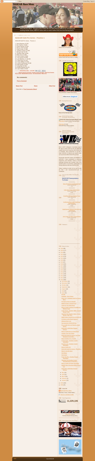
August (64, 289)
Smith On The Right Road (68, 305)
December (65, 281)
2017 (61, 266)
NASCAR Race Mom (66, 390)
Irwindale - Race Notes (67, 296)
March (63, 376)
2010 (61, 279)
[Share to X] (41, 71)
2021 (61, 258)
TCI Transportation (37, 73)
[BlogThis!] (39, 71)
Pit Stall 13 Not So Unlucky (69, 301)
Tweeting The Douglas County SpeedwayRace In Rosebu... (70, 361)
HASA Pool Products (49, 72)
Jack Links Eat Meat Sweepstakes (72, 216)
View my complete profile (67, 394)
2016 (61, 268)
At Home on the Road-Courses (70, 319)
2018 (61, 264)
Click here (61, 124)
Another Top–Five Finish (68, 333)
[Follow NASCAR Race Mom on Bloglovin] (70, 97)
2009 (61, 383)
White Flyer (44, 73)
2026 (61, 248)
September (65, 287)
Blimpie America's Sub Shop (25, 72)
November (65, 283)
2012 (61, 275)
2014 (61, 271)
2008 (61, 385)
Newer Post (19, 86)
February (64, 378)
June (63, 292)
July (63, 291)
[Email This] (38, 71)
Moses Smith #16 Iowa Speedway (70, 363)
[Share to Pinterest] (45, 71)
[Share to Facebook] (43, 71)
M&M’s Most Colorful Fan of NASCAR (71, 317)
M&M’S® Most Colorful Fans (69, 303)
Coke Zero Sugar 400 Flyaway (72, 190)
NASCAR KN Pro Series (27, 73)
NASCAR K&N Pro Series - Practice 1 (71, 349)
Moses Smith (18, 73)
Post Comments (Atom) (30, 89)
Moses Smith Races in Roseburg (70, 331)
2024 (61, 252)
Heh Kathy (64, 355)
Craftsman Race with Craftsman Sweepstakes (71, 202)
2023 (61, 254)
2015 (61, 270)
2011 (61, 277)
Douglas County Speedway (38, 72)
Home (35, 86)
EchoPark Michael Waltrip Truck (71, 196)
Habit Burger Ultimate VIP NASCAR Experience (71, 210)
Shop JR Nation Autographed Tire (72, 184)
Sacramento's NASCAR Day (69, 323)
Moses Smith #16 (66, 347)
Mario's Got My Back (67, 351)
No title (63, 294)
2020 (61, 260)
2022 (61, 256)
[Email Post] (36, 70)
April (63, 374)
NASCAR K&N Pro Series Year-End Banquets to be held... (71, 336)
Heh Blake (64, 353)
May (63, 372)
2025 (61, 250)
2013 (61, 273)
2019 (61, 262)
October (64, 285)
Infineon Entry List (66, 321)
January (64, 380)
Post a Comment (22, 81)
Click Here (61, 121)
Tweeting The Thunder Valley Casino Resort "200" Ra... (71, 314)
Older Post (52, 86)
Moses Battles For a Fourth (69, 338)
